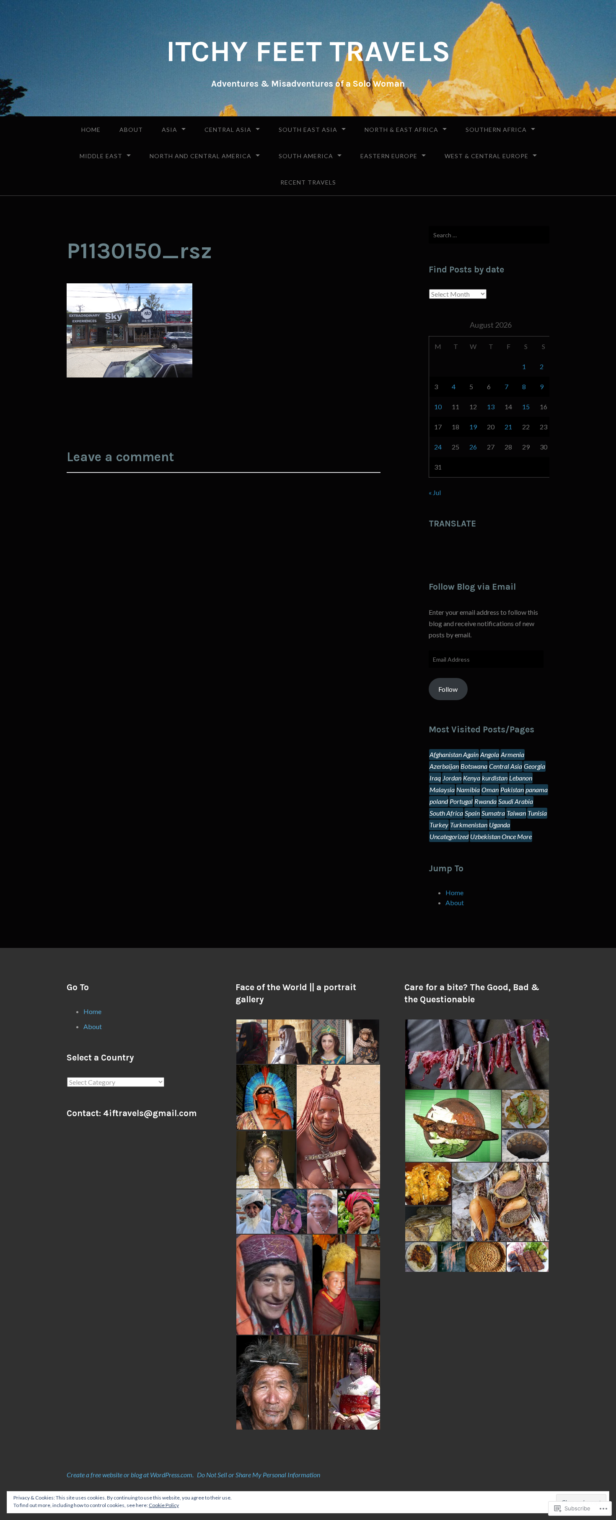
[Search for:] (489, 235)
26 (473, 447)
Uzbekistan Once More (501, 836)
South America (306, 155)
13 (490, 407)
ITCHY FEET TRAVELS (308, 51)
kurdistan (494, 778)
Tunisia (537, 813)
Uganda (499, 825)
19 (473, 427)
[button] (251, 1042)
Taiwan (516, 813)
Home (91, 129)
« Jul (435, 492)
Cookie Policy (164, 1505)
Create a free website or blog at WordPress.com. (130, 1475)
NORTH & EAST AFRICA (401, 129)
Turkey (439, 825)
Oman (490, 789)
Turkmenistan (468, 825)
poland (439, 801)
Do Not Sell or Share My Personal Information (258, 1475)
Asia (169, 129)
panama (536, 789)
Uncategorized (449, 836)
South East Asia (308, 129)
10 (438, 407)
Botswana (474, 766)
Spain (472, 813)
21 (508, 427)
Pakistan (512, 789)
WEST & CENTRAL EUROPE (486, 155)
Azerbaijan (444, 766)
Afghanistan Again (454, 754)
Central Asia (227, 129)
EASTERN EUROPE (388, 155)
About (131, 129)
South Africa (446, 813)
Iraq (435, 778)
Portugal (461, 801)
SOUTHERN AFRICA (496, 129)
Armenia (512, 754)
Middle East (101, 155)
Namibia (468, 789)
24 (438, 447)
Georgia (534, 766)
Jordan (452, 778)
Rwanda (485, 801)
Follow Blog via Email (472, 587)
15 (526, 407)
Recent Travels (308, 182)
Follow (448, 689)
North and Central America (200, 155)
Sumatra (493, 813)
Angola (489, 754)
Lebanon (520, 778)
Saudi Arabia (515, 801)
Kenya (471, 778)
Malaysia (442, 789)
